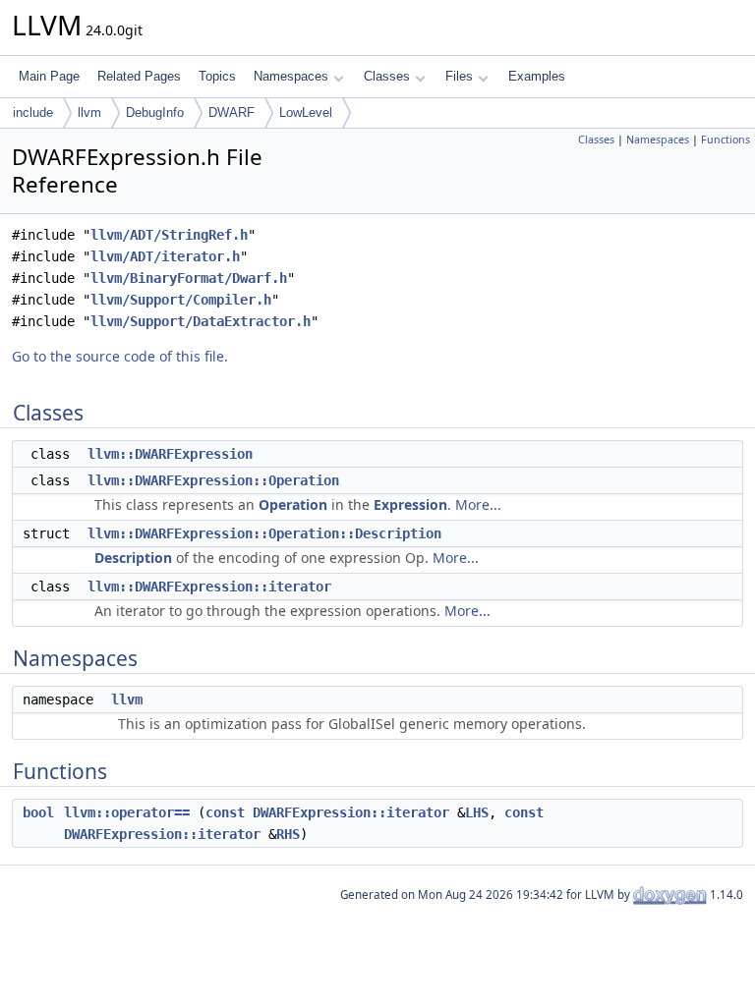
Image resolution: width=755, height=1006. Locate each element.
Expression (410, 504)
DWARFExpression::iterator (351, 812)
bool (38, 812)
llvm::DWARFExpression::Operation (213, 480)
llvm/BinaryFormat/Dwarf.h (188, 278)
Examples (536, 76)
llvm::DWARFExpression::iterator (209, 586)
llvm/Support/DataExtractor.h (200, 321)
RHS (288, 834)
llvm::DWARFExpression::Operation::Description (264, 533)
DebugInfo (155, 112)
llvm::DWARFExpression (170, 454)
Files (459, 76)
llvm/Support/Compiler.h (180, 299)
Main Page (49, 76)
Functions (725, 139)
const (225, 812)
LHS (477, 812)
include (33, 112)
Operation (293, 504)
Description (133, 557)
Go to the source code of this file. (120, 356)
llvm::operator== (127, 812)
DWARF (231, 112)
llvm (89, 112)
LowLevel (305, 112)
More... (478, 504)
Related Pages (139, 76)
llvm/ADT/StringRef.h (169, 235)
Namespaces (291, 76)
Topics (217, 76)
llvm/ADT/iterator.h (165, 256)
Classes (387, 76)
